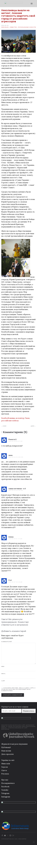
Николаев (5, 27)
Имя (2, 666)
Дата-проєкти (7, 754)
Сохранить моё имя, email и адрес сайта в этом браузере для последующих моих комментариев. (18, 689)
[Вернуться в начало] (13, 3)
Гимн (27, 418)
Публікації (6, 747)
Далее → (33, 426)
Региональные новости (27, 27)
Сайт (3, 680)
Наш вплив (6, 751)
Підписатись (28, 711)
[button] (31, 3)
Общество (13, 27)
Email (3, 673)
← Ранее (4, 426)
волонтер (20, 418)
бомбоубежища (8, 418)
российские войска (10, 420)
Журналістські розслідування (14, 744)
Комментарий (6, 641)
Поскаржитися (7, 783)
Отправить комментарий (12, 695)
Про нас (4, 780)
